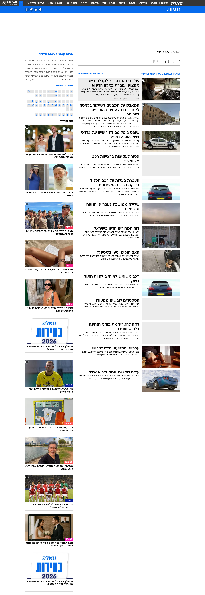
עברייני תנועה (31, 75)
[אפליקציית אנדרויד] (40, 10)
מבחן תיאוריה (31, 72)
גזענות (28, 64)
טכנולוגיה (72, 3)
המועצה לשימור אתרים (62, 68)
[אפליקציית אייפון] (36, 10)
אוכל (104, 3)
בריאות (95, 3)
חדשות (164, 3)
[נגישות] (4, 3)
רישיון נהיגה (51, 60)
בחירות (143, 3)
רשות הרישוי (164, 52)
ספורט (154, 3)
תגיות (177, 52)
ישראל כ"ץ (29, 60)
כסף (113, 3)
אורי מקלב (40, 60)
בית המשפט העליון (55, 64)
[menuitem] (162, 3)
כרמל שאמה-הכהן (54, 72)
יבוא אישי (68, 72)
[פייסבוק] (27, 10)
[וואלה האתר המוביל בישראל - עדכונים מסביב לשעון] (177, 3)
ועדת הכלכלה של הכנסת (36, 68)
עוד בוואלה (66, 121)
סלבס (122, 3)
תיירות (84, 3)
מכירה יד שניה (66, 75)
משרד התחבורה (65, 60)
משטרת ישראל (51, 75)
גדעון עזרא (38, 64)
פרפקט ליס (30, 79)
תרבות (132, 3)
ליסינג (42, 72)
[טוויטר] (31, 10)
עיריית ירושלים (66, 79)
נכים (41, 75)
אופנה (60, 3)
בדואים (69, 64)
